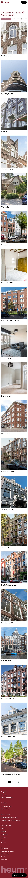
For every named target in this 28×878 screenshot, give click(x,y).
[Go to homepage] (5, 2)
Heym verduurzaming (7, 797)
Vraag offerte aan (19, 875)
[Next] (18, 782)
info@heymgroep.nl (6, 806)
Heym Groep (4, 795)
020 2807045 (5, 809)
